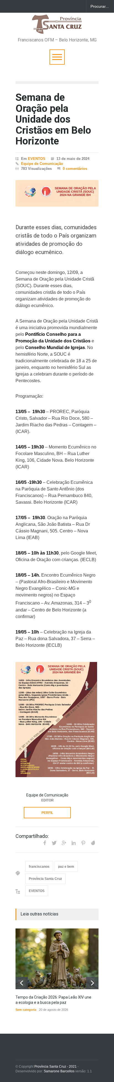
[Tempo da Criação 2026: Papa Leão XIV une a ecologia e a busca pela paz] (57, 958)
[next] (92, 983)
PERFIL (47, 813)
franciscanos (39, 867)
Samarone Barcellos (58, 1071)
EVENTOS (36, 159)
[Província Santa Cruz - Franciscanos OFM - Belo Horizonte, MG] (57, 27)
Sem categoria (25, 1009)
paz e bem (66, 867)
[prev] (21, 983)
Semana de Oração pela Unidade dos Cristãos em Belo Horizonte (53, 119)
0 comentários (75, 169)
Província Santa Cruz (45, 879)
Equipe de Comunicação (42, 164)
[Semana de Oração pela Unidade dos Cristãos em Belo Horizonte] (57, 193)
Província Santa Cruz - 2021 (55, 1066)
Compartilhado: (32, 836)
